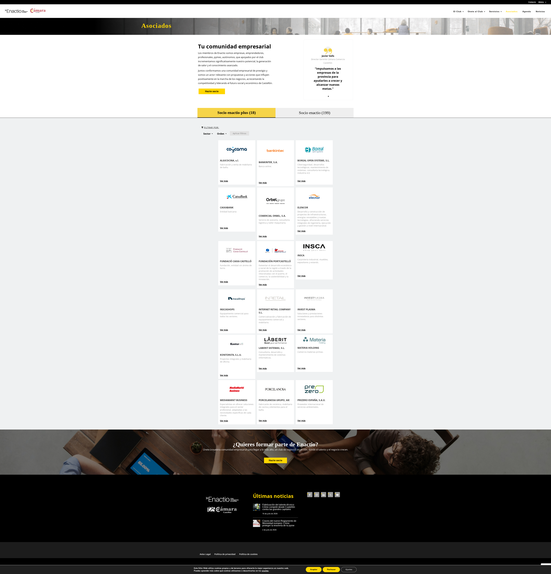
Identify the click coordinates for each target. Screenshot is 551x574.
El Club (457, 11)
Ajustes (348, 569)
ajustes (265, 571)
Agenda (526, 11)
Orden (221, 133)
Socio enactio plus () (236, 112)
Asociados (512, 11)
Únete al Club (475, 11)
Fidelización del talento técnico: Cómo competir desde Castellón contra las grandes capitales (278, 507)
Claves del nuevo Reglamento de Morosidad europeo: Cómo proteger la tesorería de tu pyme (279, 523)
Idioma (541, 2)
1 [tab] (328, 94)
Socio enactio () (314, 113)
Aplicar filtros (239, 133)
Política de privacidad (224, 554)
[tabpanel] (328, 70)
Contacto (532, 2)
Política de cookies (248, 554)
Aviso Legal (205, 554)
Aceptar (313, 569)
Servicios (494, 11)
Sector (207, 133)
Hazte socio (212, 91)
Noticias (540, 11)
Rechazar (331, 569)
